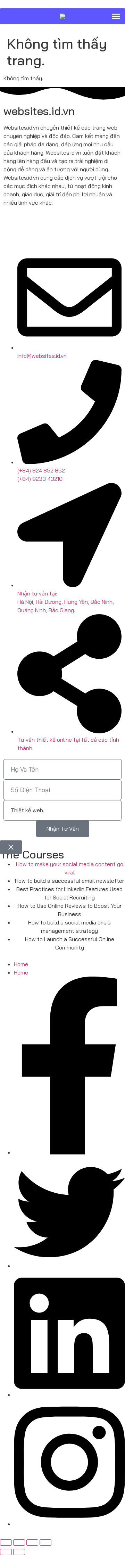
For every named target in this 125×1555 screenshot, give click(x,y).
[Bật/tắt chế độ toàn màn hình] (19, 1542)
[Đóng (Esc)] (45, 1542)
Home (21, 964)
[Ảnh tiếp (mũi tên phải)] (19, 1552)
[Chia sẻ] (32, 1542)
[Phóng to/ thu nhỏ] (6, 1542)
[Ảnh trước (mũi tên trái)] (6, 1552)
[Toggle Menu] (116, 16)
